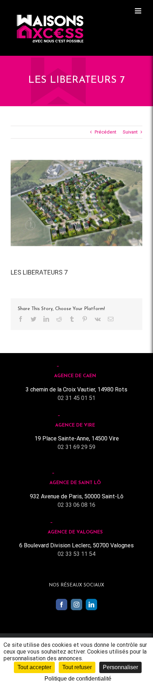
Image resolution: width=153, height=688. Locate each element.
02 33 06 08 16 (76, 505)
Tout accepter (34, 667)
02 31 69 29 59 (76, 447)
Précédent (105, 132)
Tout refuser (77, 667)
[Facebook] (61, 604)
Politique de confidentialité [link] (77, 679)
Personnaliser (120, 667)
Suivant (130, 132)
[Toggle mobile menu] (138, 11)
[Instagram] (76, 604)
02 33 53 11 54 (76, 554)
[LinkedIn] (91, 604)
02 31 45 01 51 (76, 398)
